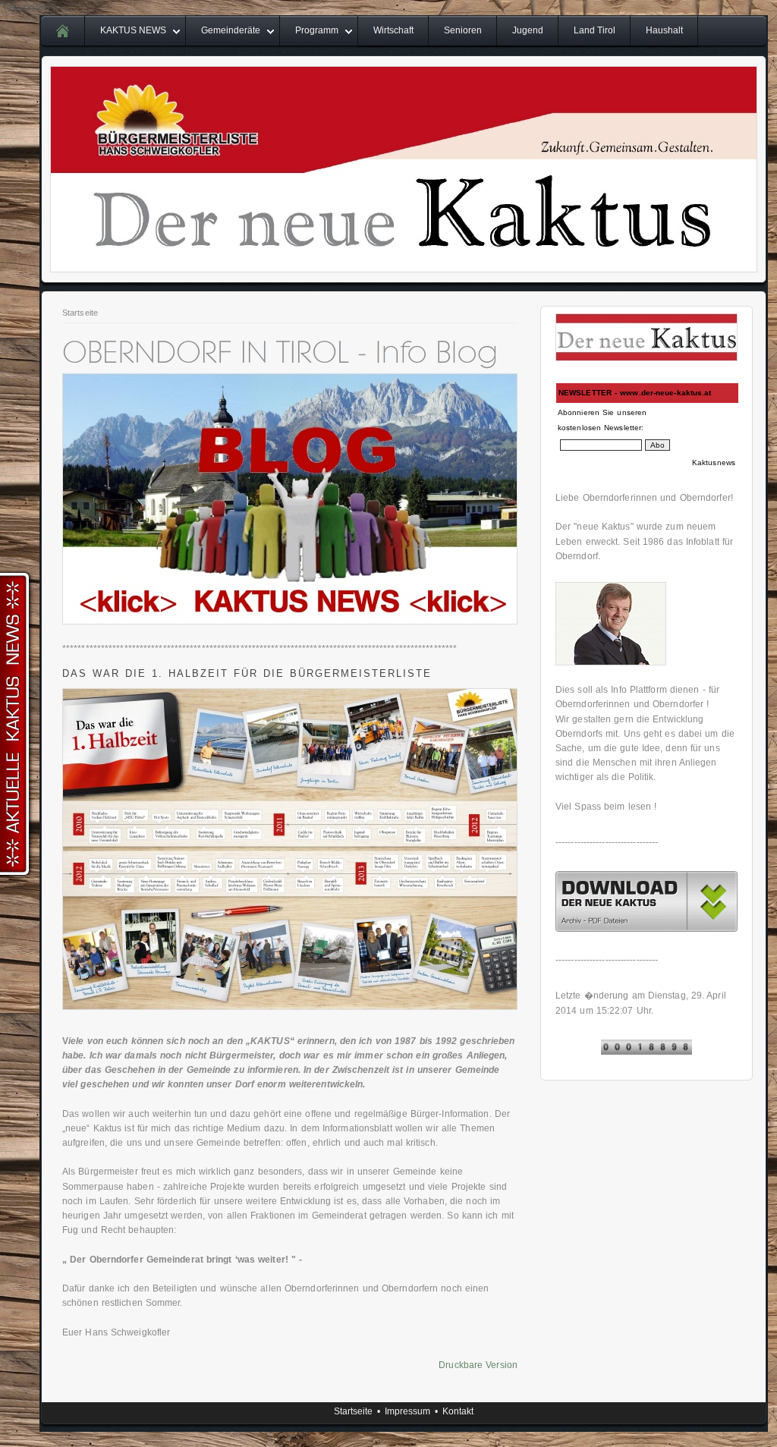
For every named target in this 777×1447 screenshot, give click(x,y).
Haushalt (664, 30)
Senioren (463, 30)
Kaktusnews (713, 462)
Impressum (407, 1411)
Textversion (25, 7)
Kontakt (457, 1411)
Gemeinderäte (230, 30)
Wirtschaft (393, 30)
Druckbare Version (478, 1365)
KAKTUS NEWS (133, 30)
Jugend (527, 30)
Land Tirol (594, 30)
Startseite (80, 312)
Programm (316, 30)
